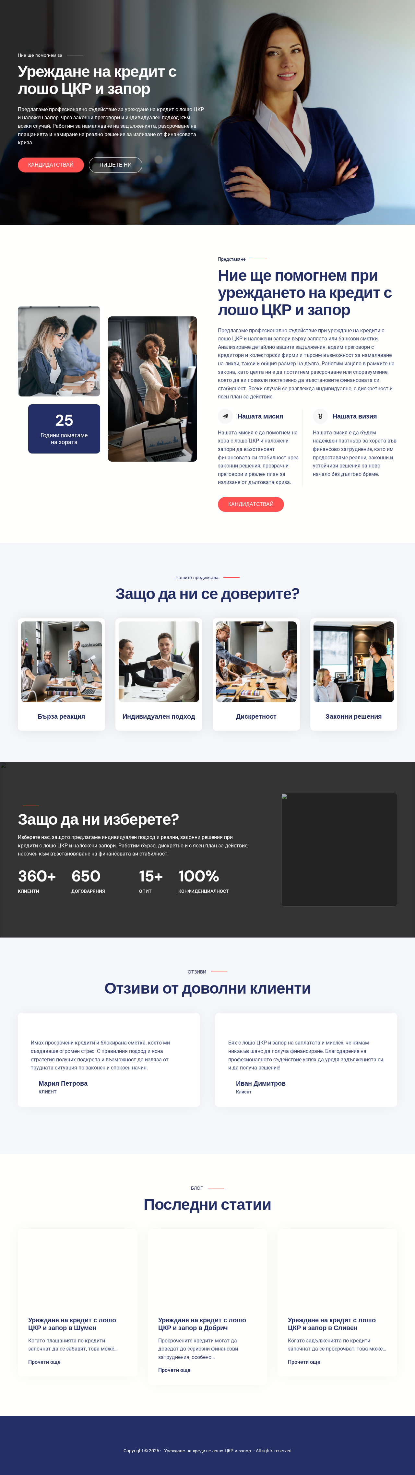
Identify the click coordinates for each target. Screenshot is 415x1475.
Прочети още (44, 1362)
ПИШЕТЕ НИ (116, 164)
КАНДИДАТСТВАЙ (51, 164)
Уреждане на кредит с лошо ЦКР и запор (207, 1451)
